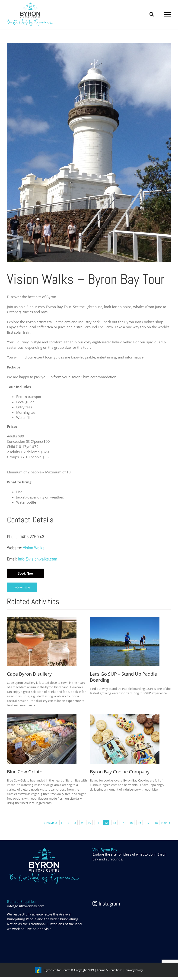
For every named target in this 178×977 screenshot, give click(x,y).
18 (156, 823)
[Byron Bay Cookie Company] (124, 717)
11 (97, 823)
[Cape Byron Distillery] (41, 619)
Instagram (108, 903)
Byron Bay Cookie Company (119, 772)
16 (139, 823)
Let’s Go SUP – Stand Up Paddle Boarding (123, 677)
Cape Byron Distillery (29, 674)
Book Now (25, 573)
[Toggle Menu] (167, 14)
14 (122, 823)
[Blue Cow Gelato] (41, 717)
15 (131, 823)
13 (114, 823)
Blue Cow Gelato (24, 772)
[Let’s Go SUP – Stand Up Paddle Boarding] (124, 619)
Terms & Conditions (109, 970)
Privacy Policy (134, 970)
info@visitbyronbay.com (25, 906)
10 (89, 823)
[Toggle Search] (151, 14)
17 (147, 823)
